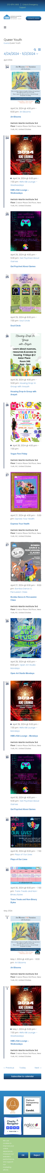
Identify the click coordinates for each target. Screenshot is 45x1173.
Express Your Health (19, 523)
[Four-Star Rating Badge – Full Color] (13, 1118)
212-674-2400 (13, 4)
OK (23, 1155)
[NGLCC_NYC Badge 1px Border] (32, 1118)
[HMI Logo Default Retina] (13, 15)
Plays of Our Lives (18, 859)
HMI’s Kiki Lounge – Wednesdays (19, 191)
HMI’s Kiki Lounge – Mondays (24, 735)
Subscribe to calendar (22, 1076)
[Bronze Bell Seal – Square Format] (13, 1097)
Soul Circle (15, 325)
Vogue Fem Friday (18, 453)
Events (7, 43)
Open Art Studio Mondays (22, 673)
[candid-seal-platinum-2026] (32, 1097)
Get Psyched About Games (22, 266)
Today (22, 1067)
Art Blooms (15, 116)
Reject (37, 1155)
